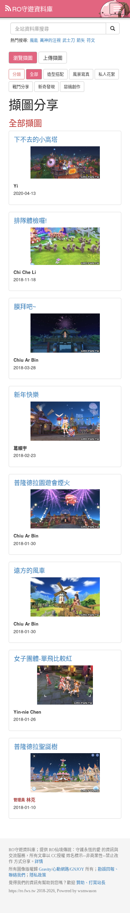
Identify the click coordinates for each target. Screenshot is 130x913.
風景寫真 (81, 74)
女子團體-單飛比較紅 (43, 658)
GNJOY (77, 869)
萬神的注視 (50, 40)
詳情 (39, 861)
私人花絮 (106, 74)
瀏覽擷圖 (23, 57)
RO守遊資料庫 (32, 8)
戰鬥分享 (20, 86)
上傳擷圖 (52, 57)
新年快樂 (26, 394)
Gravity (45, 869)
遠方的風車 (29, 570)
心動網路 (60, 869)
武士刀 (68, 40)
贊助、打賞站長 (90, 882)
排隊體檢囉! (30, 220)
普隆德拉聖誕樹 (36, 746)
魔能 (34, 40)
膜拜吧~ (25, 306)
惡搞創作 (72, 86)
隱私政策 (37, 875)
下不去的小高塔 (36, 139)
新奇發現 (46, 86)
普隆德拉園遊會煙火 (42, 482)
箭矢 (81, 40)
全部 (34, 74)
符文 (91, 40)
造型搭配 (55, 74)
